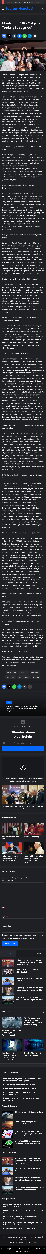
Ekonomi (12, 672)
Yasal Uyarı (26, 1251)
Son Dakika (24, 677)
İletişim (12, 1249)
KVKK (36, 1249)
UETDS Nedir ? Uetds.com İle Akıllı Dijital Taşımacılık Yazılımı (11, 1032)
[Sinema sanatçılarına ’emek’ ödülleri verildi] (8, 972)
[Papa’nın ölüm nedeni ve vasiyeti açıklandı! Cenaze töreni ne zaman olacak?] (34, 848)
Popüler (8, 953)
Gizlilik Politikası (21, 1249)
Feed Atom (38, 1237)
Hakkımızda (5, 1249)
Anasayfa (7, 18)
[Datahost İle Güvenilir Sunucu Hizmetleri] (34, 1045)
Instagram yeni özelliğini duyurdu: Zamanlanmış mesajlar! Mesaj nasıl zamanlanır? (29, 1133)
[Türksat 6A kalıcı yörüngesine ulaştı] (7, 1115)
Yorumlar (37, 953)
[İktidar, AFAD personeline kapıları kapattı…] (8, 981)
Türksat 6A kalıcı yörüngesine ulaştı (29, 1112)
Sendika (11, 677)
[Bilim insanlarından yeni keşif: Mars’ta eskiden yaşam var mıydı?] (7, 1125)
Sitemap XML (7, 1237)
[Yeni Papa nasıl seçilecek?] (34, 829)
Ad (3, 907)
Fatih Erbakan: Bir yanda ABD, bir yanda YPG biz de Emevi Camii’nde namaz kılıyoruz (29, 962)
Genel (9, 703)
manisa (24, 672)
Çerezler (30, 1249)
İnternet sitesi (6, 926)
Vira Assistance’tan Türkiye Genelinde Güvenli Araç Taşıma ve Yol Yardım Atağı (33, 1021)
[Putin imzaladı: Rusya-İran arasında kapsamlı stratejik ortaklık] (12, 848)
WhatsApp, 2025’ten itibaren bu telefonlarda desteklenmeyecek (27, 1142)
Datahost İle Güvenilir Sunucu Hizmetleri (32, 1054)
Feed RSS (30, 1237)
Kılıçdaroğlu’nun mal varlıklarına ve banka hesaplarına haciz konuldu (29, 989)
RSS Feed (16, 1237)
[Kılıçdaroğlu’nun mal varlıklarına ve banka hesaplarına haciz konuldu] (8, 991)
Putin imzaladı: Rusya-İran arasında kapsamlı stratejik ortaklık (11, 858)
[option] (23, 704)
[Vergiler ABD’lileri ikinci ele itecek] (12, 829)
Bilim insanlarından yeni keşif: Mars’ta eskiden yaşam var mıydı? (28, 1123)
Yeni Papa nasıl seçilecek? (34, 837)
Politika (35, 672)
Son (22, 953)
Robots (23, 1237)
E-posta (5, 917)
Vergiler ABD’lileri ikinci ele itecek (11, 838)
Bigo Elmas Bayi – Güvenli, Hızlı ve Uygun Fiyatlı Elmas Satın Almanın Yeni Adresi (22, 708)
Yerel (36, 677)
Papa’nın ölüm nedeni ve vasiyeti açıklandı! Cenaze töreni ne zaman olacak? (33, 859)
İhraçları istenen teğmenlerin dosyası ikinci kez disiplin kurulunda (29, 998)
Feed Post (23, 1239)
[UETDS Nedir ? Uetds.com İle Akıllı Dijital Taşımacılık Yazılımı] (12, 1022)
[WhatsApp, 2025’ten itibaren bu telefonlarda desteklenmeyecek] (7, 1144)
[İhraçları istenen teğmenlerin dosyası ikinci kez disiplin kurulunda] (8, 1000)
